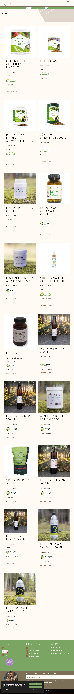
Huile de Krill (16, 353)
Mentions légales (34, 650)
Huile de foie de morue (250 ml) (17, 538)
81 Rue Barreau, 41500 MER (61, 653)
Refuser (35, 686)
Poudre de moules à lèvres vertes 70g (20, 279)
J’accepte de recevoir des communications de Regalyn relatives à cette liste (48, 680)
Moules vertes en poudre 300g (53, 418)
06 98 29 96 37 (57, 650)
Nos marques (32, 648)
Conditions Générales (35, 656)
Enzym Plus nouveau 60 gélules (49, 211)
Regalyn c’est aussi (9, 655)
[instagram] (6, 651)
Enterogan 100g (52, 61)
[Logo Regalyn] (7, 1)
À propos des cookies (35, 653)
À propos (7, 648)
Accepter (36, 683)
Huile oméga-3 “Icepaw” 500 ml (17, 610)
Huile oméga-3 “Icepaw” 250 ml (51, 546)
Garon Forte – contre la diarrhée (17, 64)
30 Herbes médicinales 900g (53, 136)
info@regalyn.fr (57, 648)
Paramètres (35, 690)
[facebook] (3, 651)
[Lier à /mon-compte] (68, 2)
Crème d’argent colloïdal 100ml (52, 279)
